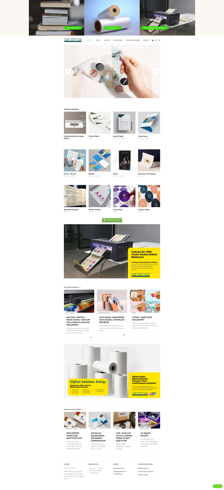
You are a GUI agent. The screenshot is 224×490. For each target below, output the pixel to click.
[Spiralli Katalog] (100, 196)
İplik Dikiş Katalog (71, 209)
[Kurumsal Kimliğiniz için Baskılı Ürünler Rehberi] (145, 301)
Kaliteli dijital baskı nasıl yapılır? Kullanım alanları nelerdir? (111, 321)
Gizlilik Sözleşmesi (143, 468)
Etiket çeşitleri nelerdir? (76, 318)
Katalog (140, 176)
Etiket (66, 140)
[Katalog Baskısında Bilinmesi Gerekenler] (149, 420)
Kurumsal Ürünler (96, 470)
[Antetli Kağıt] (124, 123)
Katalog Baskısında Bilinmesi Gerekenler (148, 437)
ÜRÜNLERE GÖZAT (112, 76)
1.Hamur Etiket (143, 209)
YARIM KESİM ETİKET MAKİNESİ (154, 28)
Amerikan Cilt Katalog (146, 174)
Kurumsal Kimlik (118, 138)
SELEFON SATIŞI (112, 28)
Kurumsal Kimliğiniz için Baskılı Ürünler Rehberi (144, 319)
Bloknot (92, 174)
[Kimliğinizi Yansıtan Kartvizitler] (124, 420)
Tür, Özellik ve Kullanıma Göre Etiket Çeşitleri (74, 437)
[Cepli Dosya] (149, 123)
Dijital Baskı (103, 312)
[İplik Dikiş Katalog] (75, 196)
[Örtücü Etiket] (100, 123)
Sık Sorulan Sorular (118, 468)
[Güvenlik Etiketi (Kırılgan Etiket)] (75, 123)
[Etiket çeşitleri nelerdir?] (79, 301)
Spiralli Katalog (95, 209)
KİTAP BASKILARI (73, 28)
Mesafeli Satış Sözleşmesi (145, 471)
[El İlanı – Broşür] (75, 160)
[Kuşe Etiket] (124, 196)
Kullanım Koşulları (143, 475)
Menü (115, 174)
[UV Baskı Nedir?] (100, 420)
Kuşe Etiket (117, 209)
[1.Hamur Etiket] (149, 196)
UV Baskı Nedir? (96, 434)
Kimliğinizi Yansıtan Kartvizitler (124, 435)
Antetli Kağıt (118, 136)
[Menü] (124, 160)
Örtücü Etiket (94, 136)
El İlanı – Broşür (70, 174)
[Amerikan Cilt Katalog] (149, 160)
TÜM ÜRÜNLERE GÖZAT (113, 220)
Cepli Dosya (142, 136)
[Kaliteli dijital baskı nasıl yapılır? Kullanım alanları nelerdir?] (112, 301)
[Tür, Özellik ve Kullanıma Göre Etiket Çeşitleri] (75, 420)
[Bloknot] (100, 160)
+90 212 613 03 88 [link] (70, 468)
